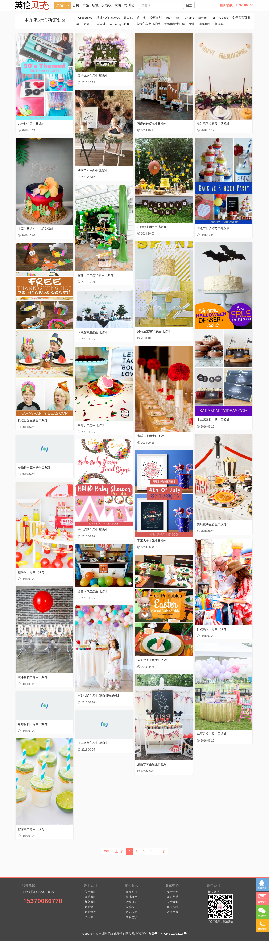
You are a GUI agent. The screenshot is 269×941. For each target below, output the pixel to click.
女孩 (192, 24)
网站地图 (90, 912)
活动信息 (131, 902)
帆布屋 (219, 24)
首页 (76, 5)
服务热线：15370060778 (237, 5)
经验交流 (131, 917)
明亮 (87, 24)
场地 (95, 5)
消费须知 (172, 902)
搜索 (189, 5)
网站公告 (90, 907)
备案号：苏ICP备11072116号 (168, 933)
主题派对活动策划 (44, 20)
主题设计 (99, 24)
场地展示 (131, 897)
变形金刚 (156, 17)
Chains (189, 17)
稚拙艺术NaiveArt (108, 17)
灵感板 (107, 5)
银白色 (128, 17)
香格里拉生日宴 (174, 24)
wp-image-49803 (121, 24)
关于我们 (90, 891)
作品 (85, 5)
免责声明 (172, 891)
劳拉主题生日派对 (148, 24)
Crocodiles (85, 17)
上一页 (119, 851)
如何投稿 (172, 907)
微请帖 (129, 5)
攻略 (118, 5)
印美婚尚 (205, 24)
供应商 (89, 917)
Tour (169, 17)
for (213, 17)
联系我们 (90, 897)
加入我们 (90, 902)
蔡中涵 (141, 17)
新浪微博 (213, 891)
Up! (178, 17)
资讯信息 (131, 912)
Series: (202, 17)
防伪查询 (172, 912)
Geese (223, 17)
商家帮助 (172, 897)
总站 (59, 5)
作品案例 (131, 891)
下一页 (161, 851)
